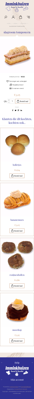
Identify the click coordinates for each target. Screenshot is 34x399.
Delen (17, 107)
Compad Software (26, 386)
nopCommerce (14, 386)
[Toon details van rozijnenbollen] (17, 255)
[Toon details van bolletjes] (17, 145)
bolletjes (17, 164)
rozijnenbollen (17, 275)
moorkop (17, 330)
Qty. (5, 101)
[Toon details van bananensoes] (17, 200)
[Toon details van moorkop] (17, 310)
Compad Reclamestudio (20, 389)
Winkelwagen (21, 17)
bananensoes (17, 219)
